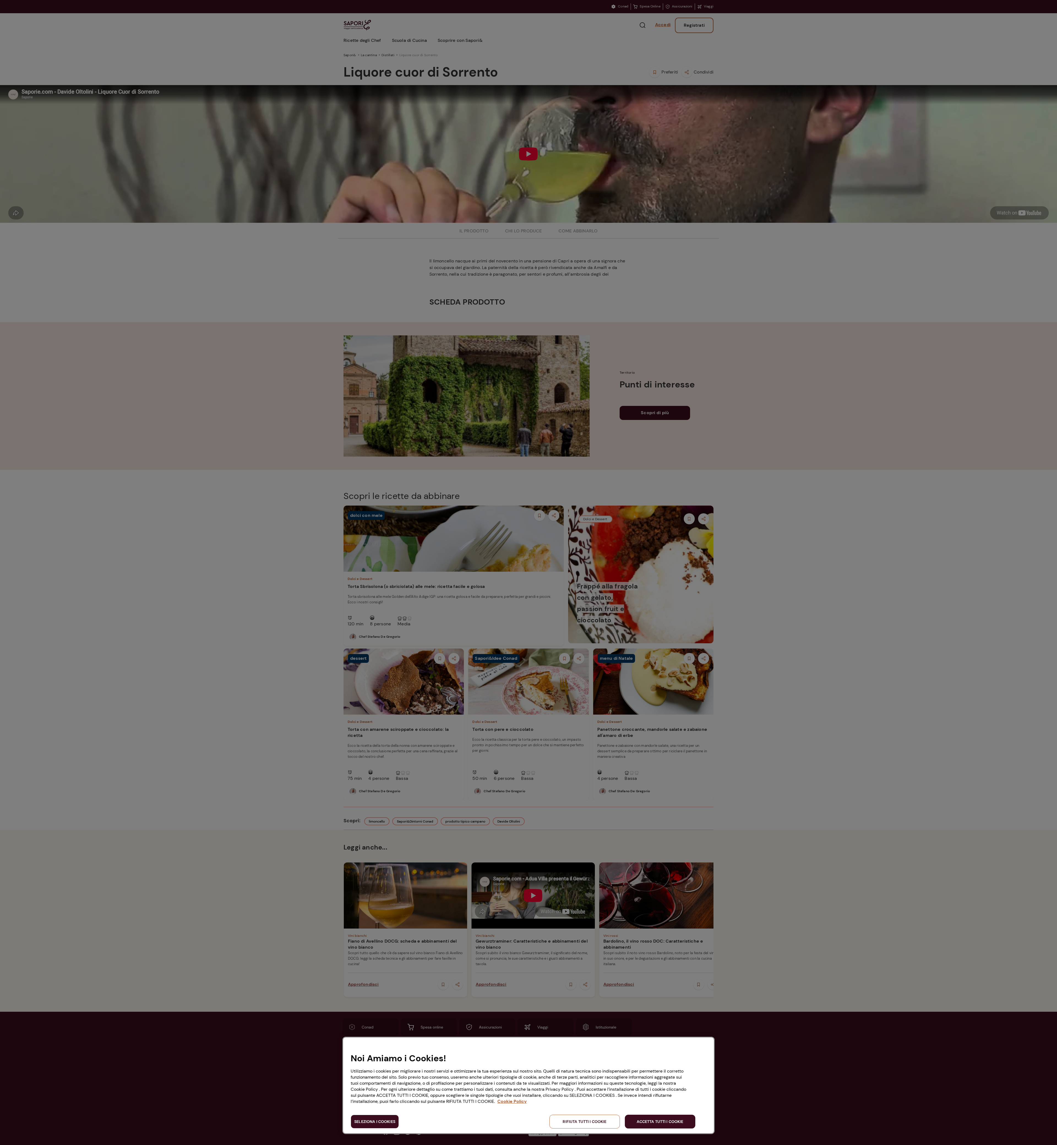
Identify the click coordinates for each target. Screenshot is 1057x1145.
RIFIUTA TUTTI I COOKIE (584, 1121)
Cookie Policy (512, 1101)
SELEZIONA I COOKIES (374, 1121)
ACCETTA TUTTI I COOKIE (660, 1121)
